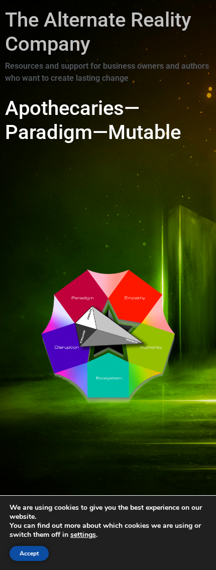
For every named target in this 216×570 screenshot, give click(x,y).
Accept (29, 553)
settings (83, 534)
